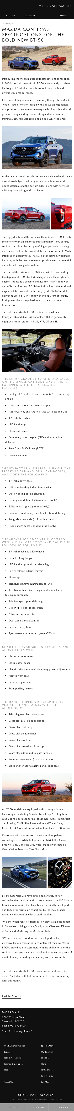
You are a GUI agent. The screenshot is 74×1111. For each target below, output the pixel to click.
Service (7, 1052)
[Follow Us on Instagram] (32, 1004)
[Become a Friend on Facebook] (41, 1004)
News (43, 1064)
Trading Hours (22, 1031)
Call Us (10, 15)
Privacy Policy (47, 1076)
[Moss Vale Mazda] (6, 6)
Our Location (47, 1052)
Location (29, 15)
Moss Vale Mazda (55, 6)
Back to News (10, 995)
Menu (63, 15)
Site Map (45, 1082)
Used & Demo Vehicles (14, 1046)
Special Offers (47, 1046)
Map (4, 1031)
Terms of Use (46, 1070)
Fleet (6, 1070)
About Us (8, 1082)
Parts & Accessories (13, 1058)
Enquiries (45, 1058)
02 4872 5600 (17, 1025)
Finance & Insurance (13, 1064)
